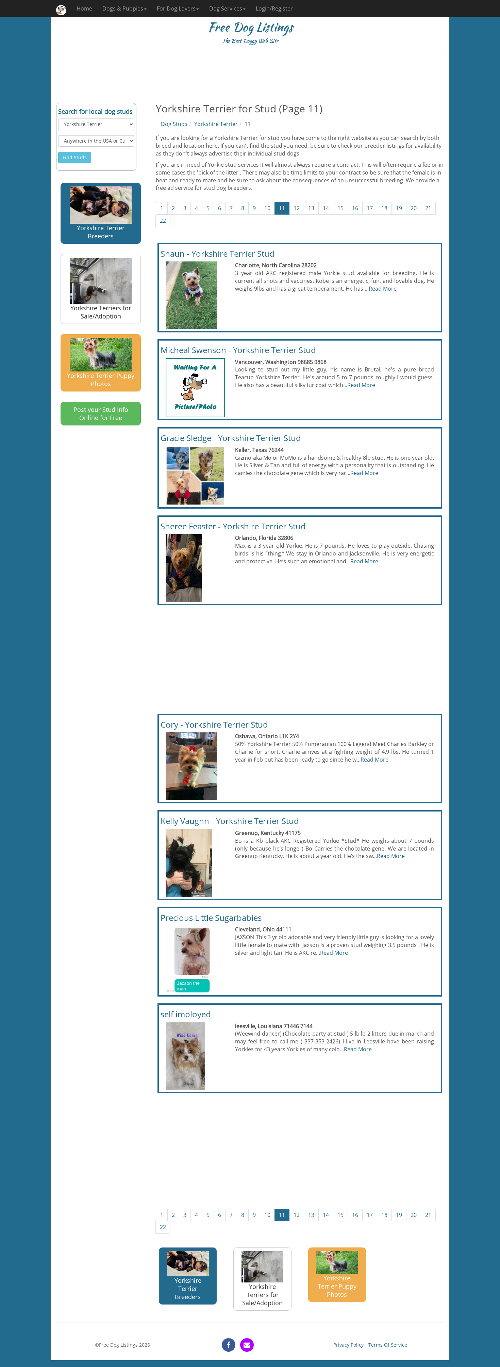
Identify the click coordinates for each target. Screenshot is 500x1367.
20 (414, 208)
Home (84, 8)
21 (428, 208)
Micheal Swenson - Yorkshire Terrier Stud (238, 350)
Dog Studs (174, 124)
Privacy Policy (348, 1345)
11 (282, 208)
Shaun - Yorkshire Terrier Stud (217, 253)
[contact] (247, 1345)
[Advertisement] (250, 77)
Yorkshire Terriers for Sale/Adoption (100, 312)
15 (340, 208)
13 (311, 208)
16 (355, 208)
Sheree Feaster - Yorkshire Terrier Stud (233, 526)
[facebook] (228, 1345)
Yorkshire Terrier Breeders (100, 232)
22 (163, 220)
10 (267, 208)
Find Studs (75, 157)
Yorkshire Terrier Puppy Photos (100, 379)
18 (384, 208)
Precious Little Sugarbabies (211, 917)
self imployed (186, 1014)
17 (370, 208)
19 (399, 208)
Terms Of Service (387, 1345)
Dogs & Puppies (122, 8)
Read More (383, 288)
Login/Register (274, 8)
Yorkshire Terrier (216, 124)
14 (326, 208)
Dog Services (225, 8)
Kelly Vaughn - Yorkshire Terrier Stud (230, 820)
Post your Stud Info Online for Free (100, 413)
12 (297, 208)
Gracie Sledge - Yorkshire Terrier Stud (231, 437)
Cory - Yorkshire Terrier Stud (214, 724)
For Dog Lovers (176, 8)
